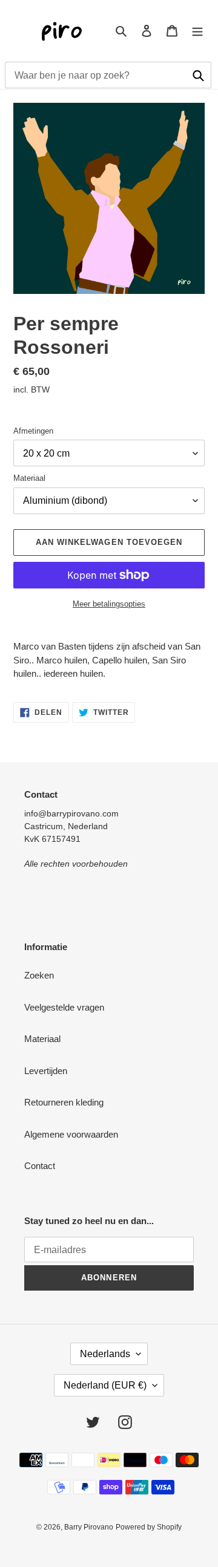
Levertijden (45, 1071)
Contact (39, 1166)
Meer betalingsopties (109, 603)
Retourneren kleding (64, 1102)
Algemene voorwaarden (71, 1134)
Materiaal (29, 478)
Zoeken (39, 975)
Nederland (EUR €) (105, 1385)
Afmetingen (33, 430)
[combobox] (108, 75)
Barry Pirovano (88, 1527)
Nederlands (105, 1354)
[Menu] (197, 31)
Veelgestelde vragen (64, 1007)
